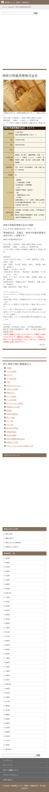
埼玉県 (7, 602)
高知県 (7, 719)
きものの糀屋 (11, 400)
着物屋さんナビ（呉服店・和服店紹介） (17, 2)
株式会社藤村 (11, 435)
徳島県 (7, 706)
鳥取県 (7, 688)
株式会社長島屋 (12, 428)
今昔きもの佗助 (12, 389)
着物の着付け (9, 538)
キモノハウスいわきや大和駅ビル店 (19, 446)
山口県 (7, 701)
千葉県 (7, 597)
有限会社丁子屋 (12, 442)
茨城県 (7, 606)
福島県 (7, 584)
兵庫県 (7, 675)
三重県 (7, 658)
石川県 (7, 636)
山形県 (7, 580)
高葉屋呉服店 (11, 432)
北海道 (7, 558)
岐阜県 (7, 645)
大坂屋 (8, 368)
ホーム (4, 7)
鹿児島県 (8, 749)
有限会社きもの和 (13, 407)
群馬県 (7, 615)
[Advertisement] (24, 41)
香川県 (7, 710)
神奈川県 (11, 7)
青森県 (7, 562)
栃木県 (7, 610)
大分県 (7, 740)
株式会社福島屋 (12, 414)
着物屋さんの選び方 (11, 547)
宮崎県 (7, 745)
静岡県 (7, 649)
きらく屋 (9, 421)
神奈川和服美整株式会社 (15, 439)
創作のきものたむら (13, 385)
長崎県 (7, 732)
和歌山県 (8, 684)
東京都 (7, 589)
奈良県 (7, 680)
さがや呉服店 (11, 371)
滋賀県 (7, 662)
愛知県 (7, 654)
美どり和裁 (10, 417)
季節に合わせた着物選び (13, 542)
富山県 (7, 632)
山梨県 (7, 628)
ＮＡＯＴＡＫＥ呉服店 (14, 403)
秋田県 (7, 571)
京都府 (7, 667)
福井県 (7, 641)
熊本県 (7, 736)
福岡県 (7, 723)
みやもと (9, 375)
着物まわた (10, 392)
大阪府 (7, 671)
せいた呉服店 (11, 396)
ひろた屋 (9, 424)
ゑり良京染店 (11, 378)
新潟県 (7, 619)
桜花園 (8, 410)
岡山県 (7, 693)
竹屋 (8, 382)
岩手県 (7, 567)
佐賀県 (7, 727)
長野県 (7, 623)
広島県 (7, 697)
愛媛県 (7, 714)
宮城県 (7, 575)
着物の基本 (9, 534)
